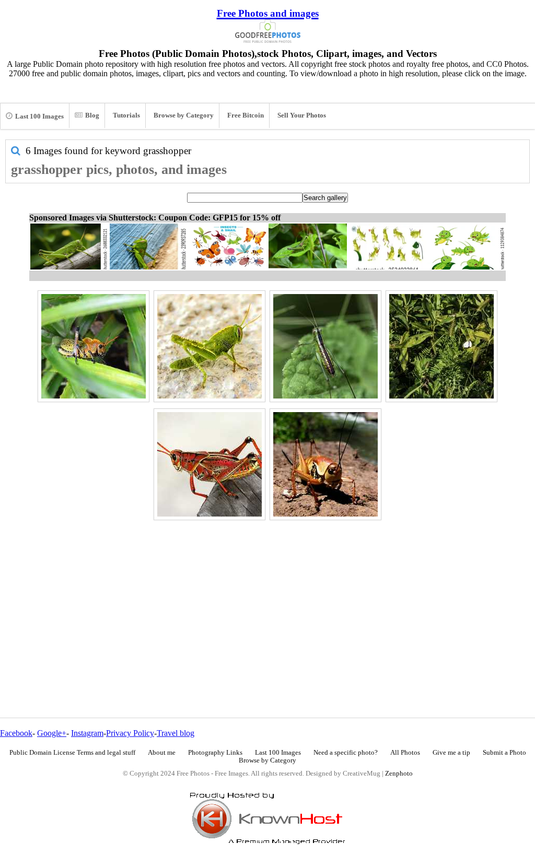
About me (162, 752)
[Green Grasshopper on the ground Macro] (209, 346)
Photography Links (215, 752)
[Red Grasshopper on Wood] (209, 464)
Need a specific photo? (345, 752)
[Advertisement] (267, 596)
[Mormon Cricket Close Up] (325, 464)
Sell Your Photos (301, 115)
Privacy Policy (130, 733)
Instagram (87, 733)
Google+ (51, 733)
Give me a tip (451, 752)
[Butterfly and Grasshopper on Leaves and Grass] (441, 346)
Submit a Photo (504, 752)
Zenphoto (399, 773)
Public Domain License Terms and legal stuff (72, 752)
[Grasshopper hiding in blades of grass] (93, 346)
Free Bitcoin (245, 115)
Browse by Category (184, 115)
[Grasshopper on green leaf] (325, 346)
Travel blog (175, 733)
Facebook (16, 733)
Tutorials (126, 115)
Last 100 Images (39, 116)
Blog (92, 115)
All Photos (405, 752)
